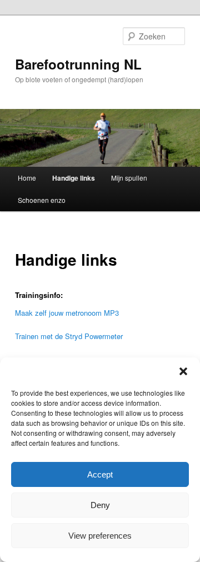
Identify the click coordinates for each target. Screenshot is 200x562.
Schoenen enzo (42, 200)
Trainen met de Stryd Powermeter (69, 336)
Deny (100, 505)
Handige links (73, 178)
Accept (100, 474)
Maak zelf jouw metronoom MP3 (67, 312)
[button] (183, 371)
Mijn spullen (129, 177)
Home (27, 177)
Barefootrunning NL (78, 63)
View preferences (100, 535)
